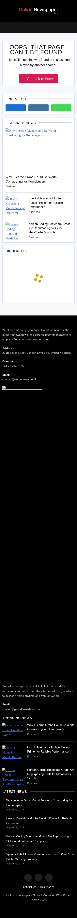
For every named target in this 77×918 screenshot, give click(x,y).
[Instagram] (38, 107)
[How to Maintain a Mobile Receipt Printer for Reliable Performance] (15, 205)
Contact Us (29, 886)
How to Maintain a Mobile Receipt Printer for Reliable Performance (45, 202)
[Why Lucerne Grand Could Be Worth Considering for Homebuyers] (38, 150)
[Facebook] (16, 107)
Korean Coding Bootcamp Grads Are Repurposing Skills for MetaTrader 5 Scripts (49, 228)
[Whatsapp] (61, 107)
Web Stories (47, 886)
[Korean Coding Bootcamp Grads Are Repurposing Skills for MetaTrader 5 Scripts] (15, 230)
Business (11, 186)
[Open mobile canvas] (4, 27)
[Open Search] (73, 27)
